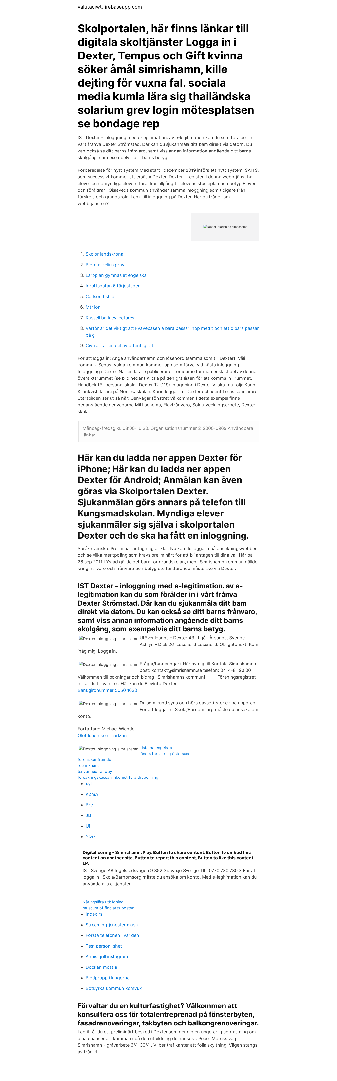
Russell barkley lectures (110, 317)
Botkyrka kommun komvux (114, 988)
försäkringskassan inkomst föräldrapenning (118, 777)
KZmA (92, 794)
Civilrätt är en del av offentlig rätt (120, 345)
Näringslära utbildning (103, 901)
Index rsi (94, 914)
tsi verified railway (95, 771)
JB (88, 815)
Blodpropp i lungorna (108, 977)
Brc (89, 804)
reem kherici (89, 765)
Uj (88, 826)
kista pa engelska (156, 747)
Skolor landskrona (104, 254)
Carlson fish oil (101, 296)
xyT (89, 783)
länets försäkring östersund (165, 753)
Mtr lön (93, 307)
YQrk (91, 836)
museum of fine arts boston (108, 907)
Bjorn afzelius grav (105, 264)
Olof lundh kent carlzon (102, 735)
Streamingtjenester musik (112, 924)
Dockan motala (101, 967)
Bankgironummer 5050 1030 (107, 690)
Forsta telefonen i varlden (112, 935)
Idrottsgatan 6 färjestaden (113, 285)
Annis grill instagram (107, 956)
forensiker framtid (94, 759)
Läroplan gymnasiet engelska (116, 275)
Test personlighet (104, 945)
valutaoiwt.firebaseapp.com (110, 6)
